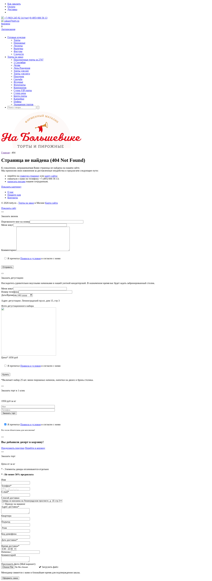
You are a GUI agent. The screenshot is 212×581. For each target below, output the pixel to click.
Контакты (12, 197)
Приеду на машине (14, 504)
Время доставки (10, 546)
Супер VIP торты (23, 90)
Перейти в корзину (35, 448)
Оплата (11, 6)
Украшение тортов (23, 104)
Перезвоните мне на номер (15, 221)
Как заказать (14, 3)
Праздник (19, 76)
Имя (3, 479)
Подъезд (5, 521)
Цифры (17, 101)
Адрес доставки (10, 506)
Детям (17, 65)
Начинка (5, 552)
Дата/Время (7, 295)
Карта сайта (51, 203)
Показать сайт (8, 208)
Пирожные (19, 43)
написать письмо (16, 181)
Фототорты (20, 84)
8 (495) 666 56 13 (38, 17)
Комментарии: (8, 250)
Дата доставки (9, 540)
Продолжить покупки (12, 448)
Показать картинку (11, 186)
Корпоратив (20, 87)
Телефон (6, 485)
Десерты (18, 45)
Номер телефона (10, 291)
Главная (5, 152)
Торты (17, 40)
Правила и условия (30, 258)
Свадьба (18, 79)
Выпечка (18, 48)
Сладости (19, 54)
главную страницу (29, 176)
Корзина (5, 23)
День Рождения (22, 68)
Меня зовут (7, 225)
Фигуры (18, 51)
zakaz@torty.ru (11, 21)
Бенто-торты (20, 96)
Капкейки (19, 98)
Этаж (4, 528)
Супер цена (20, 93)
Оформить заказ (10, 578)
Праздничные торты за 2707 (28, 59)
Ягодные (18, 82)
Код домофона (8, 534)
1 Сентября (19, 62)
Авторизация (8, 29)
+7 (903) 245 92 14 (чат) (16, 17)
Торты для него (22, 73)
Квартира (6, 515)
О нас (10, 192)
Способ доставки (10, 498)
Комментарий (8, 555)
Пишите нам (14, 195)
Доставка (12, 9)
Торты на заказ (15, 57)
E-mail (5, 492)
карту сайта (51, 176)
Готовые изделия (16, 37)
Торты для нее (21, 71)
